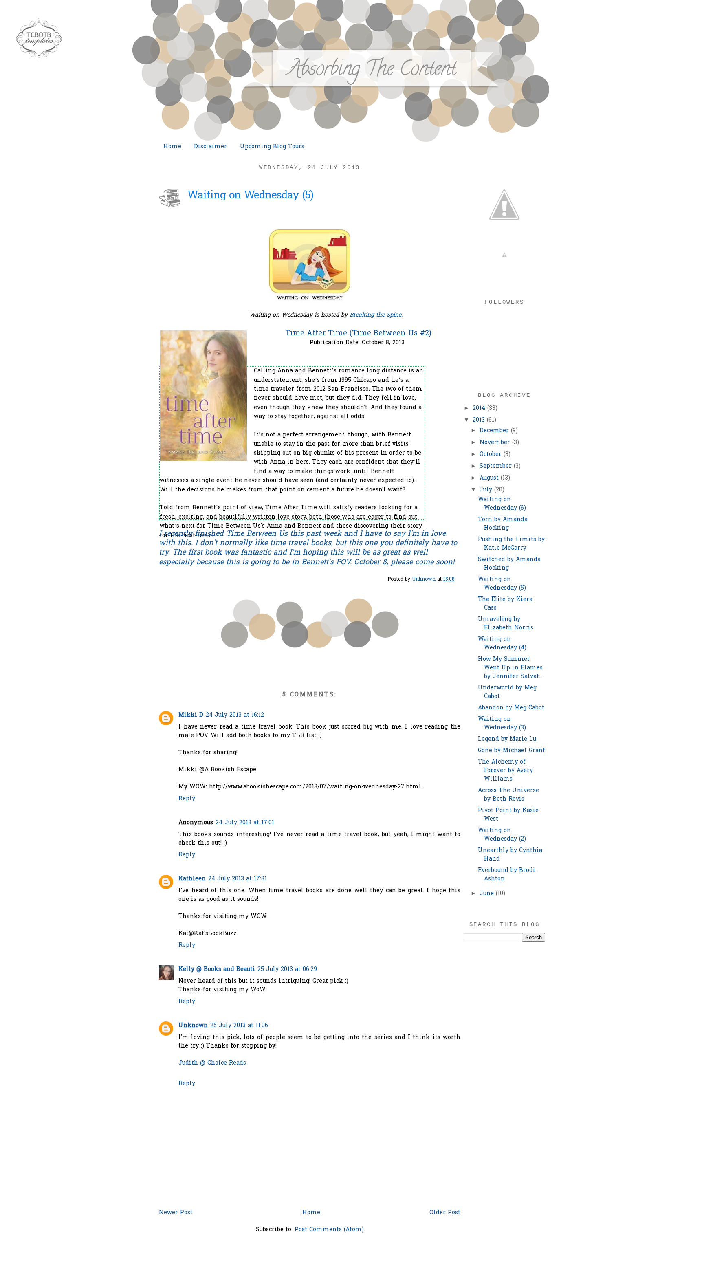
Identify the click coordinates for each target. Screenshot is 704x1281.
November (496, 442)
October (492, 454)
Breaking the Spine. (376, 315)
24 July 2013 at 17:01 (245, 823)
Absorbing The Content (372, 71)
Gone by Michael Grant (511, 750)
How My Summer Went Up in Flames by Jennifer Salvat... (510, 668)
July (487, 490)
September (497, 466)
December (495, 431)
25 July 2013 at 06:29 (287, 969)
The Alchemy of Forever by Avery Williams (505, 771)
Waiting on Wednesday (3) (502, 723)
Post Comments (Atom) (329, 1230)
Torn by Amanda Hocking (503, 524)
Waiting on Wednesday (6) (502, 504)
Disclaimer (210, 147)
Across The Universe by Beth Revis (508, 794)
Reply (186, 799)
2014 (480, 408)
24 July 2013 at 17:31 (237, 879)
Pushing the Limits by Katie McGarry (511, 543)
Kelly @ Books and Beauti (216, 969)
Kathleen (192, 879)
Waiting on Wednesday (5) (502, 583)
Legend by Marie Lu (507, 739)
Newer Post (176, 1212)
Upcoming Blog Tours (272, 147)
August (490, 478)
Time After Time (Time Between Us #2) (358, 333)
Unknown (193, 1025)
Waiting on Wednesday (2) (502, 834)
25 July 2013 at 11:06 (239, 1025)
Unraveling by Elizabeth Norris (505, 623)
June (488, 893)
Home (172, 147)
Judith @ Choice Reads (212, 1063)
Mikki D (190, 715)
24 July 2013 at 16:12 (235, 715)
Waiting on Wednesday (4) (502, 643)
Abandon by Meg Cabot (511, 708)
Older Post (444, 1212)
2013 (480, 420)
